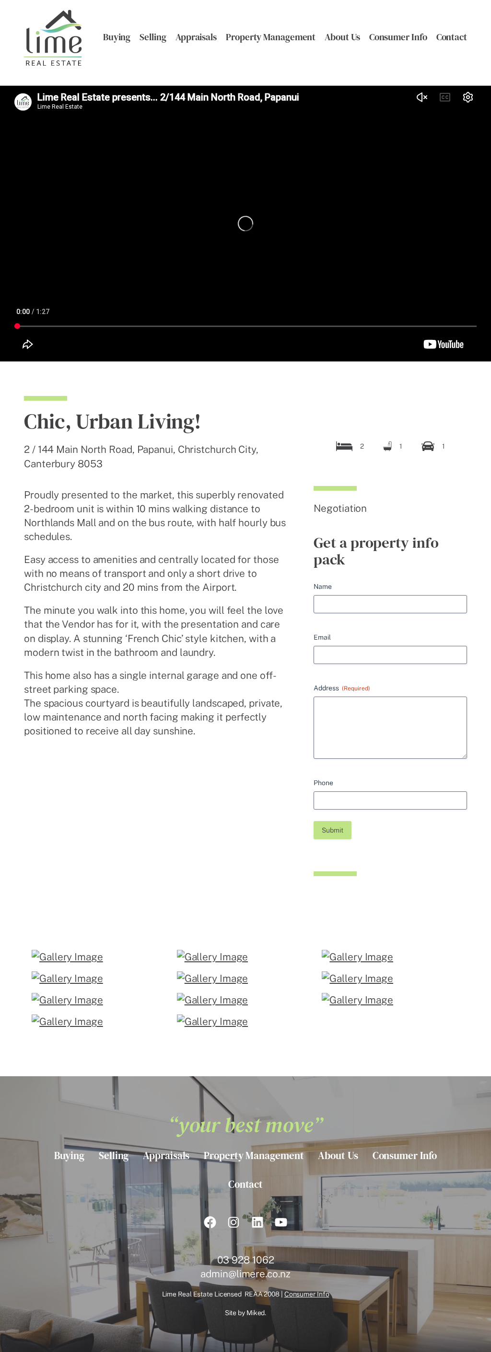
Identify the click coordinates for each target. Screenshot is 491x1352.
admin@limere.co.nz (245, 1274)
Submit (332, 830)
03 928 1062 (245, 1260)
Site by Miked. (246, 1313)
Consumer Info (306, 1294)
